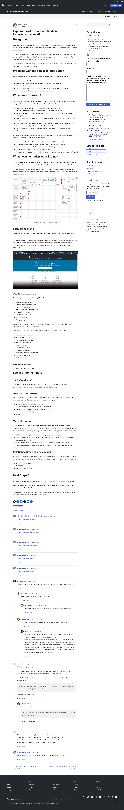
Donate (77, 787)
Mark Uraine (21, 664)
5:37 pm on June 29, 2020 (32, 555)
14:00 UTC (93, 117)
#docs (17, 495)
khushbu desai (22, 732)
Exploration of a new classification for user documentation (35, 32)
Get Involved (77, 782)
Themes (31, 784)
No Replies (89, 213)
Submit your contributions (98, 104)
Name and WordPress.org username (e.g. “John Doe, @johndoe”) (98, 60)
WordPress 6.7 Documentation (95, 155)
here (43, 138)
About (8, 782)
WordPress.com (102, 782)
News (8, 784)
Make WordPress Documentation (18, 11)
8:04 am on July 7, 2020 (32, 752)
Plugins (31, 787)
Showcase (32, 782)
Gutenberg (71, 650)
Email (90, 68)
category (23, 88)
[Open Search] (105, 6)
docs (50, 608)
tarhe (22, 593)
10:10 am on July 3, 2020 (40, 605)
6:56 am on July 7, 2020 (33, 732)
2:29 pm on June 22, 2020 (24, 26)
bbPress (100, 787)
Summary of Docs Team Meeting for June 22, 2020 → (62, 767)
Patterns (31, 790)
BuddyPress (101, 790)
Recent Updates (91, 207)
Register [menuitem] (121, 1)
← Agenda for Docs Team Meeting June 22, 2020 (27, 767)
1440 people (90, 222)
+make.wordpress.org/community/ (27, 545)
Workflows (89, 165)
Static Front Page (27, 340)
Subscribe (91, 197)
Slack (64, 608)
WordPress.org (58, 45)
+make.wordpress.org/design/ (26, 558)
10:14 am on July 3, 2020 (36, 704)
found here (54, 222)
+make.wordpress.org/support (26, 519)
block (30, 165)
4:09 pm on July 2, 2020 (32, 664)
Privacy (9, 790)
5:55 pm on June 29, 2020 (30, 581)
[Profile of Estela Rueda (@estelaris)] (15, 25)
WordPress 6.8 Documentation (96, 152)
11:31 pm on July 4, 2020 (38, 631)
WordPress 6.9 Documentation (96, 149)
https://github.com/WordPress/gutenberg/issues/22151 (41, 639)
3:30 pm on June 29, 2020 (49, 516)
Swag (76, 790)
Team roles (89, 168)
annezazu (20, 581)
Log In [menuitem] (116, 1)
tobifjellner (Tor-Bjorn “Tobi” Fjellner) (29, 516)
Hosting (9, 787)
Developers (55, 787)
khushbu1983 (22, 755)
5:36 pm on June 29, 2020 (32, 529)
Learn (53, 782)
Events (76, 784)
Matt (98, 784)
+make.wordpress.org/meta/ (26, 571)
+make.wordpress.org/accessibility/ (28, 532)
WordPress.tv (56, 790)
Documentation (56, 784)
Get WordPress (116, 5)
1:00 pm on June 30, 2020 (31, 593)
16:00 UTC (97, 135)
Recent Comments (92, 210)
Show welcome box (110, 16)
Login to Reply (18, 506)
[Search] (109, 25)
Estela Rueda (22, 24)
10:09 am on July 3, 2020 (36, 619)
